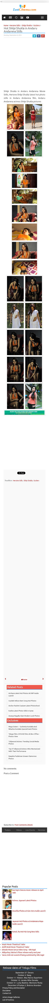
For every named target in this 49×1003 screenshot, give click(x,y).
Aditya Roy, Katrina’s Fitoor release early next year (21, 952)
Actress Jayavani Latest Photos (24, 900)
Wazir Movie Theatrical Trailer (13, 944)
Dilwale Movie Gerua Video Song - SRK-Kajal (19, 950)
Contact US (7, 993)
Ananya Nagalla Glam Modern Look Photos (24, 716)
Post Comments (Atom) (24, 825)
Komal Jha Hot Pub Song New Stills (25, 932)
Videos (19, 830)
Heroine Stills (18, 480)
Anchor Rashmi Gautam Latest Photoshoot (24, 706)
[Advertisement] (24, 65)
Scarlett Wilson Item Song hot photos (22, 701)
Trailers (8, 830)
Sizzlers (36, 480)
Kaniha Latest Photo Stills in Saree (21, 711)
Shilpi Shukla (28, 480)
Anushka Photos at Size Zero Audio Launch (29, 911)
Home (25, 680)
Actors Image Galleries (11, 997)
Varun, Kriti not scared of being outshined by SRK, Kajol (23, 955)
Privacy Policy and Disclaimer (14, 988)
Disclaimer (7, 991)
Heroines (41, 830)
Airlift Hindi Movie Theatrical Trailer (15, 947)
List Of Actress (8, 1000)
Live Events (30, 830)
